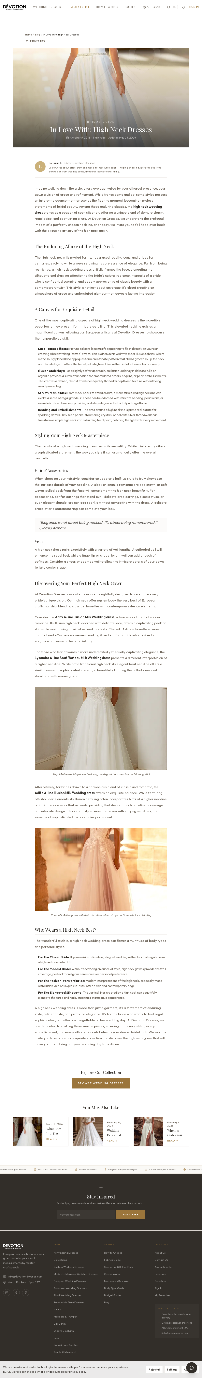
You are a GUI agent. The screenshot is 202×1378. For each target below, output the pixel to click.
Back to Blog (37, 40)
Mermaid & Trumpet (65, 1316)
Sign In (194, 6)
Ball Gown (60, 1323)
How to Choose (113, 1252)
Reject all (154, 1369)
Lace (57, 1337)
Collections (60, 1259)
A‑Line (57, 1309)
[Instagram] (6, 1292)
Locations (160, 1274)
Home (28, 34)
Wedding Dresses (47, 6)
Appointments (163, 1266)
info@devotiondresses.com (25, 1276)
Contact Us (161, 1259)
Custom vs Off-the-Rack (118, 1266)
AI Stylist (82, 6)
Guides (130, 6)
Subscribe (131, 1214)
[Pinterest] (25, 1292)
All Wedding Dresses (66, 1252)
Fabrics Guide (112, 1259)
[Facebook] (16, 1292)
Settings (172, 1369)
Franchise (160, 1281)
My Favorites (162, 1295)
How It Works (107, 6)
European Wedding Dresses (70, 1288)
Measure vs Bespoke (116, 1281)
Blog (37, 34)
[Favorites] (183, 7)
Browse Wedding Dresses (101, 1083)
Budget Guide (112, 1295)
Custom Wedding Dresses (69, 1266)
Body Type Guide (114, 1288)
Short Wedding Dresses (67, 1295)
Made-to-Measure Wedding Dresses (75, 1274)
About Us (160, 1252)
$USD (156, 7)
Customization (112, 1274)
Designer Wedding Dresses (70, 1281)
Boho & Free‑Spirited (66, 1344)
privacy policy (77, 1371)
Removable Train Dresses (69, 1302)
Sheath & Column (64, 1330)
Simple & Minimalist (65, 1352)
